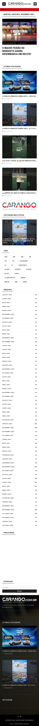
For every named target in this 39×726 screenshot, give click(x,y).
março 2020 (6, 494)
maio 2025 (6, 330)
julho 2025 (6, 326)
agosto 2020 (7, 474)
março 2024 (6, 361)
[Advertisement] (19, 556)
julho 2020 (6, 478)
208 (30, 256)
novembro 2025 (8, 314)
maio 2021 (6, 443)
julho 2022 (6, 404)
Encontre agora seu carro (22, 723)
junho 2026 (6, 298)
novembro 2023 (8, 369)
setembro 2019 (8, 517)
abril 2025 (6, 333)
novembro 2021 (8, 431)
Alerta (17, 273)
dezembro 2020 (8, 462)
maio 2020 (6, 486)
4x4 (6, 261)
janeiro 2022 (7, 423)
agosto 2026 (7, 294)
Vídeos (32, 21)
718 (13, 261)
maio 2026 (6, 302)
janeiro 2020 (7, 501)
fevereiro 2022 (8, 419)
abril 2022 (6, 415)
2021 (14, 256)
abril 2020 (6, 490)
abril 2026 (6, 306)
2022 (22, 256)
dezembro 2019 (8, 505)
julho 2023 (6, 376)
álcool (7, 273)
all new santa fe (10, 277)
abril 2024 (6, 357)
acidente (18, 269)
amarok (23, 277)
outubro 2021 (7, 435)
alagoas (28, 269)
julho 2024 (6, 345)
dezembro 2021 (8, 427)
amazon (7, 282)
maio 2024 (6, 353)
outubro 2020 (7, 470)
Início (11, 723)
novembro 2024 (8, 341)
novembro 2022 (8, 392)
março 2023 (6, 388)
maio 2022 (6, 412)
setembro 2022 (8, 396)
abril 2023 (6, 384)
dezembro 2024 (8, 337)
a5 (12, 265)
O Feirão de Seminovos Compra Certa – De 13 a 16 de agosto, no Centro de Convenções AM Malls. (19, 240)
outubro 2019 (7, 513)
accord (7, 269)
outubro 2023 (7, 372)
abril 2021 (6, 447)
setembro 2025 (8, 318)
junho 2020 (6, 482)
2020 (6, 256)
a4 (5, 265)
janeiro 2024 (7, 365)
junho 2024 (6, 349)
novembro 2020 (8, 466)
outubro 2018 (7, 525)
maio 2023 (6, 380)
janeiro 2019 (7, 521)
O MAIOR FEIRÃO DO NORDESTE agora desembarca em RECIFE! (16, 51)
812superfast (24, 261)
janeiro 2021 (7, 458)
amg (16, 282)
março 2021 (6, 451)
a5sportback (23, 265)
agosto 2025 (7, 322)
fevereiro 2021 (8, 455)
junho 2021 (6, 439)
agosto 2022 (7, 400)
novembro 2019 (8, 509)
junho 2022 (6, 408)
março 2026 (6, 310)
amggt (25, 282)
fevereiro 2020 (8, 498)
